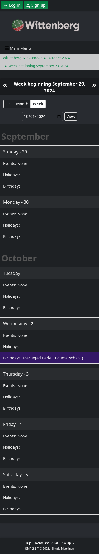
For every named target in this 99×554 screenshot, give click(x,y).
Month (22, 103)
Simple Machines (62, 548)
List (9, 103)
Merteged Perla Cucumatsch (49, 357)
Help (27, 543)
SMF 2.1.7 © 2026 (37, 548)
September (25, 136)
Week (38, 103)
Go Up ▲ (68, 543)
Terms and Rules (46, 543)
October (19, 258)
